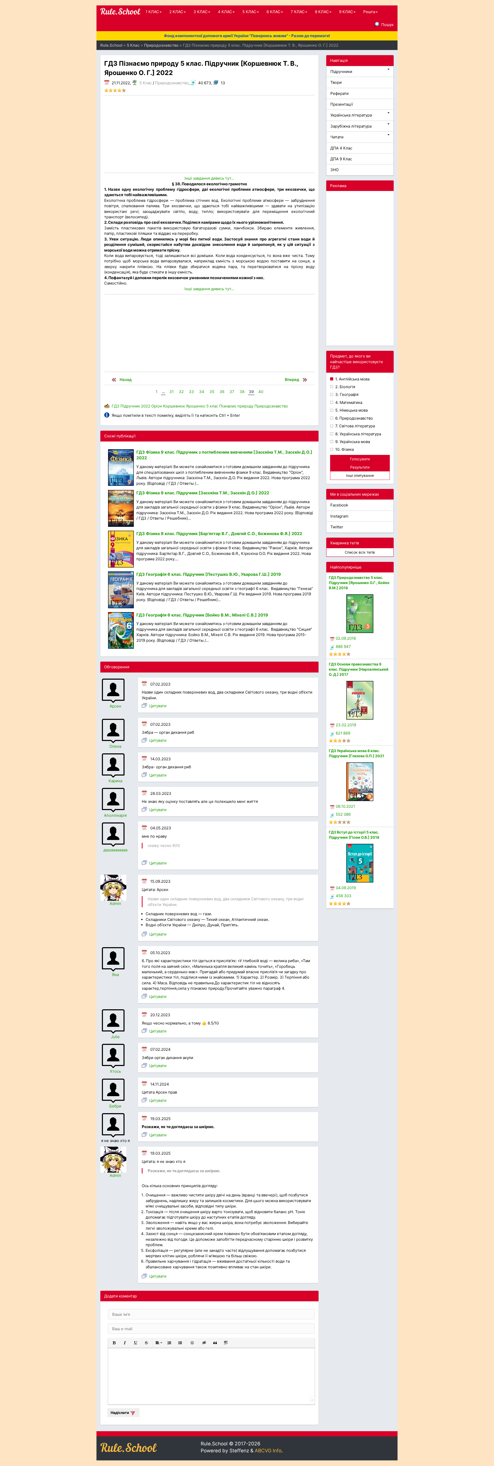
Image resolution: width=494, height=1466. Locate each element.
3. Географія (346, 394)
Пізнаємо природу (236, 406)
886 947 (343, 646)
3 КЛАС (200, 11)
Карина (115, 780)
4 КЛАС (225, 11)
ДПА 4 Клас (341, 148)
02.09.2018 (346, 638)
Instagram (339, 516)
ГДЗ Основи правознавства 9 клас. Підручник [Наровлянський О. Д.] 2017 (359, 669)
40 (260, 391)
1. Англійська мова (351, 379)
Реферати (339, 93)
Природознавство (172, 82)
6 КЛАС (273, 11)
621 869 (343, 733)
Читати (336, 137)
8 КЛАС (322, 11)
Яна (115, 974)
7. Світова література (354, 425)
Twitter (336, 526)
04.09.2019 (346, 887)
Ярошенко (195, 406)
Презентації (341, 104)
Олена (115, 746)
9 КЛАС (346, 11)
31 (171, 391)
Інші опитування (360, 475)
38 (242, 391)
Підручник (130, 406)
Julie (115, 1036)
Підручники (341, 71)
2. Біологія (344, 386)
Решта (369, 11)
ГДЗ (115, 406)
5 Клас (145, 82)
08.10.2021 (345, 806)
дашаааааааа (115, 849)
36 (221, 391)
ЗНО (334, 169)
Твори (336, 82)
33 (191, 391)
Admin (115, 903)
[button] (114, 1343)
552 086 (343, 814)
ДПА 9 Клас (341, 158)
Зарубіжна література (351, 126)
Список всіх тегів (360, 552)
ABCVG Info (268, 1451)
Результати (359, 467)
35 (211, 391)
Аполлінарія (115, 815)
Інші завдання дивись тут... (209, 178)
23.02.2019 (346, 724)
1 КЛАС (152, 11)
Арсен (115, 706)
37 (232, 391)
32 (181, 391)
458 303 (343, 895)
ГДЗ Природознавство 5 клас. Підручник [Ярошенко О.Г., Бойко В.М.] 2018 (359, 582)
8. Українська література (357, 433)
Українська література (351, 115)
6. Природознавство (353, 418)
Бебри (115, 1106)
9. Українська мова (352, 441)
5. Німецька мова (351, 410)
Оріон (156, 406)
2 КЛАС (176, 11)
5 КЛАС (249, 11)
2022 (145, 406)
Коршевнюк (174, 406)
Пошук (387, 24)
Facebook (339, 505)
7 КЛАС (298, 11)
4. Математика (348, 402)
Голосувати (360, 459)
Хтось (115, 1071)
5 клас (212, 406)
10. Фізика (344, 449)
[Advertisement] (209, 134)
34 (201, 391)
